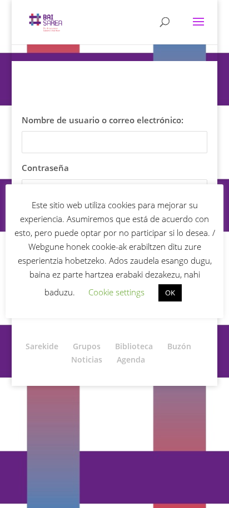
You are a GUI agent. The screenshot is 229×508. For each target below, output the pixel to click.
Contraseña (45, 167)
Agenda (131, 359)
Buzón (179, 346)
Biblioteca (134, 346)
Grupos (87, 346)
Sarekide (42, 346)
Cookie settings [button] (116, 292)
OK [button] (170, 293)
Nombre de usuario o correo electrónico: (102, 119)
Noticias (86, 359)
